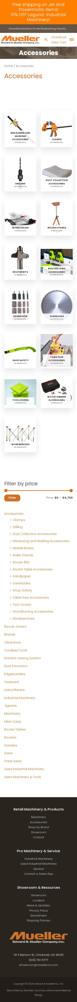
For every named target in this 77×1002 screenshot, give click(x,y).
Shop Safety (22, 590)
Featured (11, 682)
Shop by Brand (38, 827)
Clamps (19, 520)
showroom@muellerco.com (38, 965)
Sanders (10, 745)
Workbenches (23, 618)
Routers (10, 737)
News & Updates (38, 905)
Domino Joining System (22, 658)
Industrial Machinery (19, 698)
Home (8, 66)
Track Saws (13, 761)
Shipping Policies (38, 920)
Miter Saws (12, 721)
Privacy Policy (38, 910)
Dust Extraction (16, 666)
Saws (8, 753)
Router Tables (15, 729)
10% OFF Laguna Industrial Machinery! (38, 17)
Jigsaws (10, 705)
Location (38, 900)
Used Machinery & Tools (22, 777)
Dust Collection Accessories (35, 534)
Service (38, 869)
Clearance (12, 642)
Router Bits (21, 562)
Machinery (12, 713)
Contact (38, 837)
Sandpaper (22, 576)
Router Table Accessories (33, 569)
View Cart (58, 42)
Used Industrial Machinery (24, 769)
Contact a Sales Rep (38, 874)
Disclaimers (38, 915)
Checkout (58, 37)
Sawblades (21, 583)
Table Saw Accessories (31, 597)
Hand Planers (14, 690)
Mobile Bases (23, 548)
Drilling (18, 527)
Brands (9, 634)
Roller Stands (23, 555)
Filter (12, 497)
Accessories (14, 514)
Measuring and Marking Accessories (41, 541)
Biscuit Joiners (15, 626)
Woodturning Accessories (33, 611)
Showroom (38, 832)
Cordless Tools (15, 650)
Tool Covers (22, 604)
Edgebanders (14, 674)
